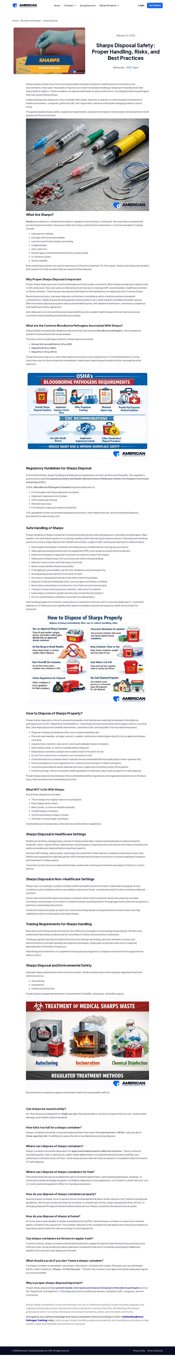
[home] (24, 5)
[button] (70, 5)
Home (57, 5)
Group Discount (88, 5)
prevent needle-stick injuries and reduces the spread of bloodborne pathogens (98, 1287)
